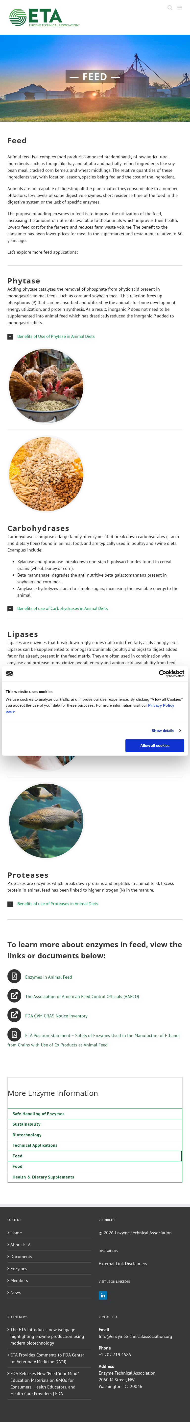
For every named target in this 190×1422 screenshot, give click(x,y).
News (15, 1292)
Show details (163, 730)
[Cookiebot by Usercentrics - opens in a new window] (162, 673)
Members (19, 1280)
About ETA (20, 1245)
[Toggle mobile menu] (180, 7)
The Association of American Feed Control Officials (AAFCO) (82, 996)
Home (16, 1233)
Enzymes (18, 1268)
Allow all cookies (154, 745)
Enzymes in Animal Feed (48, 977)
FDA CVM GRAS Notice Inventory (56, 1016)
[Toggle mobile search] (169, 7)
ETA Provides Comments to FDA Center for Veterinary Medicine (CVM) (47, 1358)
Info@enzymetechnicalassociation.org (135, 1336)
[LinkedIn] (103, 1295)
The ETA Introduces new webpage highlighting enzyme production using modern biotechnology (47, 1336)
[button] (95, 336)
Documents (21, 1256)
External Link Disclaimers (123, 1263)
